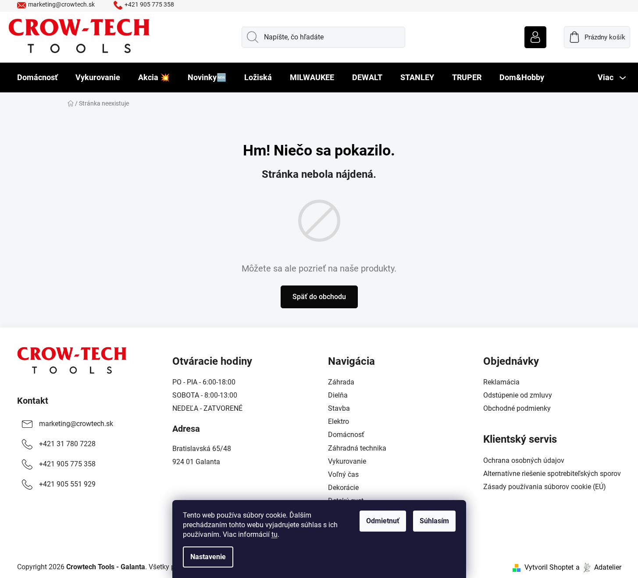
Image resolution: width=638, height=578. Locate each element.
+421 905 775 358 (149, 4)
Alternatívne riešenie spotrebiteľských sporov (552, 473)
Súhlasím (434, 521)
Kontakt (32, 400)
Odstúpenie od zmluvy (517, 395)
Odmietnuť (382, 521)
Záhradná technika (357, 448)
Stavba (339, 408)
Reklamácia (501, 382)
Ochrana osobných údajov (523, 460)
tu (274, 534)
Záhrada (341, 382)
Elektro (338, 421)
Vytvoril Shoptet (549, 567)
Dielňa (338, 395)
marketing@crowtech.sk (61, 4)
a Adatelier (598, 567)
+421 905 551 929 (67, 484)
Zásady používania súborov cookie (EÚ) (544, 487)
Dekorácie (343, 487)
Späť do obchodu (319, 297)
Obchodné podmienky (517, 408)
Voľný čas (343, 474)
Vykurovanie (347, 461)
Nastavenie (208, 557)
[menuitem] (37, 77)
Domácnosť (346, 434)
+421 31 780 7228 (67, 444)
